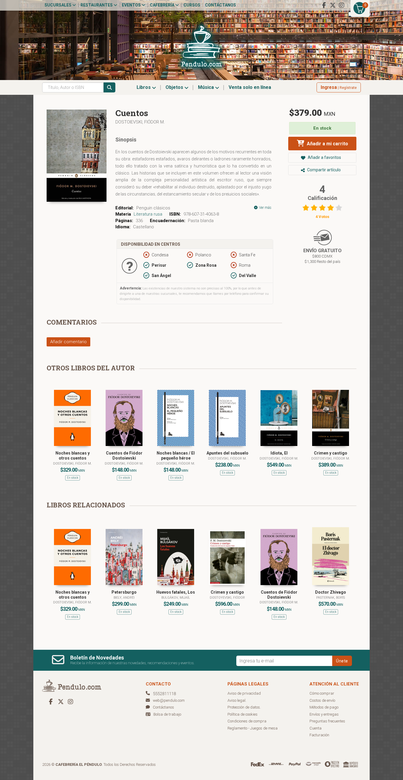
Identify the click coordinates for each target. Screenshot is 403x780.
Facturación (319, 735)
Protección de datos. (244, 707)
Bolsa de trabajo (167, 714)
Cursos (192, 5)
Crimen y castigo (330, 453)
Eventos (132, 5)
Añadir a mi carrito (327, 143)
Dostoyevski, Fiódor (227, 598)
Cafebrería (162, 5)
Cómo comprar (321, 693)
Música (206, 87)
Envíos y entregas (324, 714)
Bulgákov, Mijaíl (175, 598)
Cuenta (315, 728)
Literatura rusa (148, 214)
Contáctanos (220, 5)
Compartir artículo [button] (323, 169)
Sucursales (58, 5)
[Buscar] (109, 87)
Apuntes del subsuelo (227, 453)
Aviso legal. (236, 700)
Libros (144, 87)
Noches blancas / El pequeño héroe (176, 455)
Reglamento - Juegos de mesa (252, 728)
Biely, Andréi (124, 598)
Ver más (264, 208)
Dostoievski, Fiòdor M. (227, 458)
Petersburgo (124, 592)
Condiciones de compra (246, 721)
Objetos (175, 87)
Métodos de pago (323, 707)
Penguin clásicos (153, 208)
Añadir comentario (68, 341)
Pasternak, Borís (330, 598)
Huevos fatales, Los (175, 592)
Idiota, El (279, 453)
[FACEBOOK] (324, 5)
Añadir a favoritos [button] (324, 157)
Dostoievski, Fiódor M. (140, 122)
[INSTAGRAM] (341, 5)
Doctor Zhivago (330, 592)
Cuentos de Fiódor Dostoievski (124, 455)
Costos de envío (322, 700)
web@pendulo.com (169, 700)
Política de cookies (242, 714)
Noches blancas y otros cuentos (72, 455)
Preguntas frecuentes (327, 721)
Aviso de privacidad (244, 693)
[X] (332, 5)
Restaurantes (97, 5)
